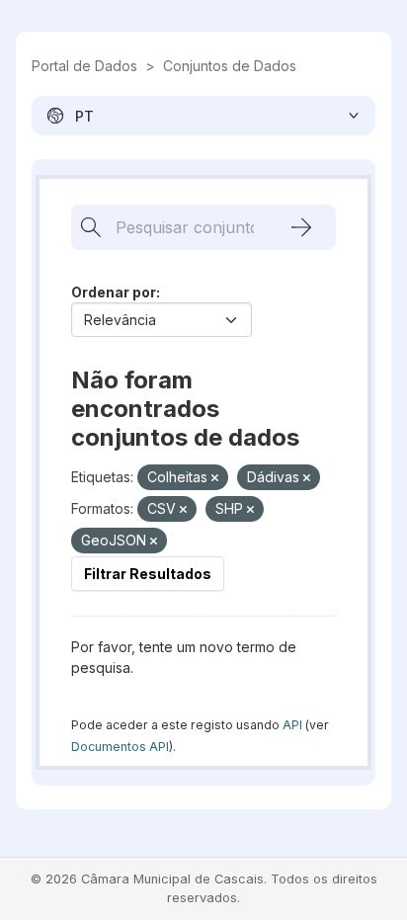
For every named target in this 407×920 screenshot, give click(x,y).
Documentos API (120, 746)
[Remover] (214, 478)
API (292, 724)
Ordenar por (113, 292)
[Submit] (301, 227)
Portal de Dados (84, 65)
